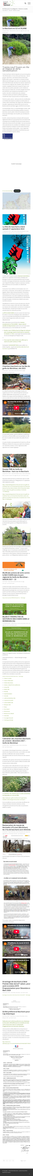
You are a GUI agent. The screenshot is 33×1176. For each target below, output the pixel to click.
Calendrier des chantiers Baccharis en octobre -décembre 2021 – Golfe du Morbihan (16, 740)
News (5, 707)
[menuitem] (24, 3)
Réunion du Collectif (9, 713)
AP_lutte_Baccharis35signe (7, 190)
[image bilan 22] (14, 566)
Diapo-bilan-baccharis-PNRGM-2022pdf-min (11, 597)
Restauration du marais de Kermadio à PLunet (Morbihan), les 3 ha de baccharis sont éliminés (16, 827)
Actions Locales (15, 30)
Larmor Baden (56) (8, 702)
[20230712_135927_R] (14, 359)
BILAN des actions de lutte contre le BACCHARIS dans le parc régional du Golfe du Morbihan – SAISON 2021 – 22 (16, 576)
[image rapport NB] (14, 609)
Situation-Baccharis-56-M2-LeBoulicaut (10, 676)
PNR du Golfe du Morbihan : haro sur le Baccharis (15, 470)
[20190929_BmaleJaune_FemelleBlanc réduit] (14, 732)
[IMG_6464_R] (14, 21)
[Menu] (28, 3)
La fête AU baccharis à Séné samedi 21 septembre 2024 (13, 228)
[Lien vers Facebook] (29, 1174)
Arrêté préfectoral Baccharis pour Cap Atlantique (16, 1013)
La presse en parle (8, 475)
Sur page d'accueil (23, 30)
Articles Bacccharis (18, 473)
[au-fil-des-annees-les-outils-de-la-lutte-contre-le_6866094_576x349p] (14, 460)
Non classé (26, 231)
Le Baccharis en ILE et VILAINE (14, 28)
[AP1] (14, 1005)
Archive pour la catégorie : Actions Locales (15, 9)
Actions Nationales (8, 680)
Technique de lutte (8, 720)
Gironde (6, 696)
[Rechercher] (24, 3)
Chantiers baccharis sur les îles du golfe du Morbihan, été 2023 (16, 367)
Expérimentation (8, 693)
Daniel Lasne (5, 32)
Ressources (7, 711)
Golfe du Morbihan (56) (19, 231)
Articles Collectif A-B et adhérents (12, 685)
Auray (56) (6, 687)
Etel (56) (6, 691)
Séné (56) (4, 233)
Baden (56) (6, 689)
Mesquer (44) (7, 704)
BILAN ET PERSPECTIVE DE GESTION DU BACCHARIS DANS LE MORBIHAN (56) (15, 619)
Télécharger (17, 190)
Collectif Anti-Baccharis (13, 1170)
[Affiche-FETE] (14, 219)
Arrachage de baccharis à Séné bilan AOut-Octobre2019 (13, 995)
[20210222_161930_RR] (14, 818)
